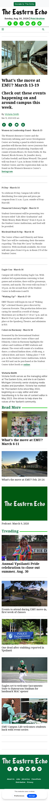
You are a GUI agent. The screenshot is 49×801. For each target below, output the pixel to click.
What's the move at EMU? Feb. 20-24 (23, 479)
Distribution (20, 782)
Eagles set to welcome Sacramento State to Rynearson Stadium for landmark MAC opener (22, 688)
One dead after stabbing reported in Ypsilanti (23, 649)
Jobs (18, 779)
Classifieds (36, 779)
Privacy (30, 782)
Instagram (7, 171)
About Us (10, 779)
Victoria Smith (12, 114)
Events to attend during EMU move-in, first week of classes (24, 611)
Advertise (26, 779)
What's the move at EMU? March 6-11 (22, 442)
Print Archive (38, 18)
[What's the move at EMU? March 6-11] (24, 424)
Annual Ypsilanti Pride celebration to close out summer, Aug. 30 (21, 567)
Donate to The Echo (24, 4)
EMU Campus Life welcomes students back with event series (24, 728)
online (26, 364)
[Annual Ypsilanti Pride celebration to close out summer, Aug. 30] (24, 548)
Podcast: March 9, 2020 (15, 523)
